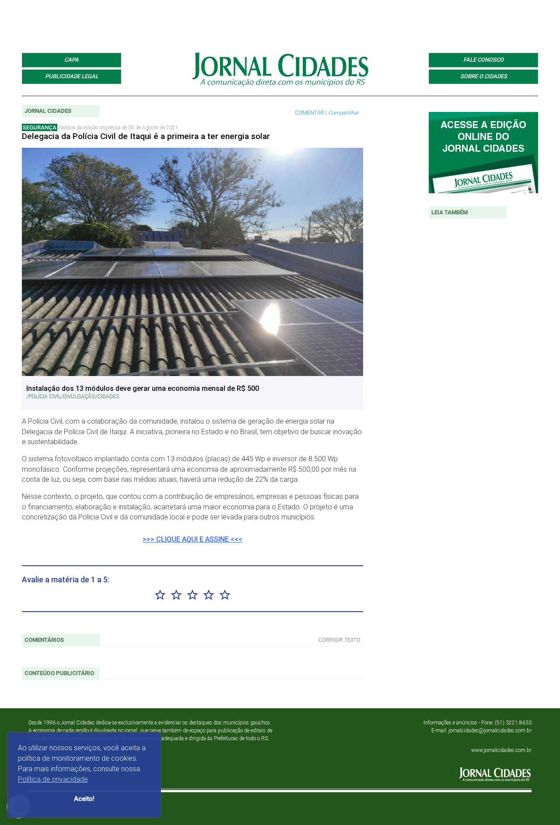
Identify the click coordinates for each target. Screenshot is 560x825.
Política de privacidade (53, 779)
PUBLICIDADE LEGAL (71, 76)
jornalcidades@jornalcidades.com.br (490, 731)
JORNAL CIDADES (47, 111)
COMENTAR (309, 113)
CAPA (71, 59)
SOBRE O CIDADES (483, 76)
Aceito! (84, 799)
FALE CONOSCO (483, 59)
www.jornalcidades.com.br (501, 750)
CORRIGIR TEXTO (339, 640)
